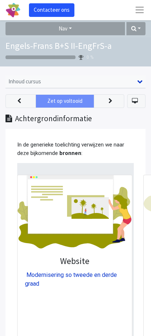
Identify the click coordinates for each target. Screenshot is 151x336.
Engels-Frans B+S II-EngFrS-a (58, 45)
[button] (136, 29)
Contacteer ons (52, 9)
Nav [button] (63, 28)
